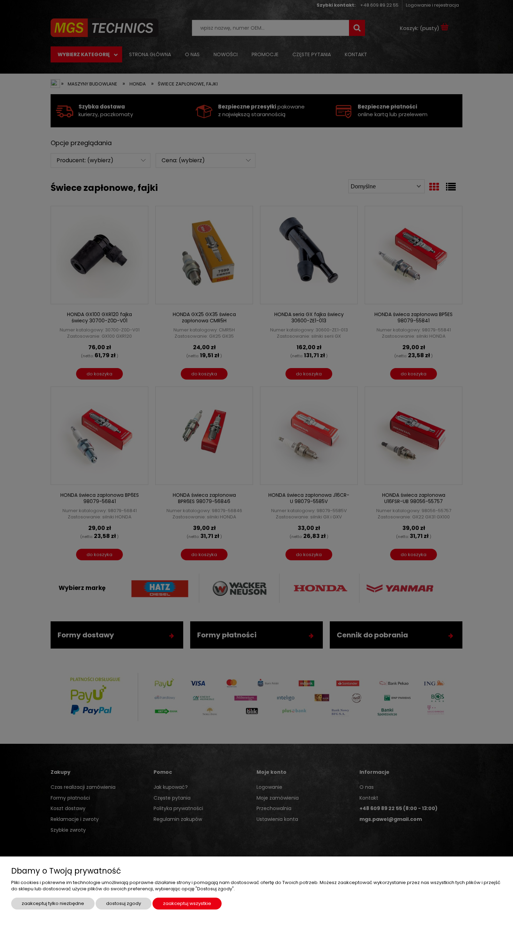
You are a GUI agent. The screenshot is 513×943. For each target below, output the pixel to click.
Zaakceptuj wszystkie (187, 903)
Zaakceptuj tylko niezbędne (53, 903)
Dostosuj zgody (123, 903)
